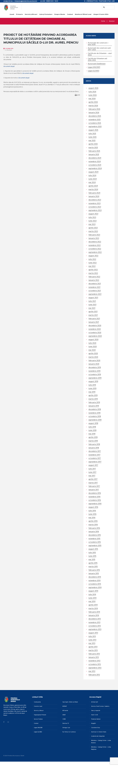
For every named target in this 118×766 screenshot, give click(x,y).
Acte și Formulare (45, 14)
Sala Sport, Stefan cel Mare (70, 702)
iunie (92, 95)
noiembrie (94, 120)
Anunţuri (112, 21)
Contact (70, 14)
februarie (94, 109)
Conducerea (37, 702)
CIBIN (64, 719)
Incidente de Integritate (98, 736)
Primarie (19, 14)
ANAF (64, 715)
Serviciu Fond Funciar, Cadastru (100, 706)
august (93, 88)
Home (103, 21)
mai (92, 99)
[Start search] (103, 7)
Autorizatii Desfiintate (96, 64)
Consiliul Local (38, 706)
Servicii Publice (38, 719)
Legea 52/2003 (93, 71)
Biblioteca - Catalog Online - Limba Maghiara (101, 748)
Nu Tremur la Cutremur (69, 732)
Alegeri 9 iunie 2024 (100, 14)
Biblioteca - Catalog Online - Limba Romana (101, 741)
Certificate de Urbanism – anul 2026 (100, 54)
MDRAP (64, 706)
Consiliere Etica (95, 728)
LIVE (113, 1)
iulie (92, 92)
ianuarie (93, 113)
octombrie (94, 123)
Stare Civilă (94, 715)
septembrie (95, 127)
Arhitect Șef (94, 702)
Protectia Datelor (95, 719)
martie (93, 106)
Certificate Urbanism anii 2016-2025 (97, 59)
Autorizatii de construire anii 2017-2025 (99, 49)
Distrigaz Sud (66, 728)
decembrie (94, 116)
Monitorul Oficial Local (83, 14)
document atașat (9, 66)
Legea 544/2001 (94, 67)
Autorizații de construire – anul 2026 (98, 44)
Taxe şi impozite (95, 711)
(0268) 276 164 (8, 1)
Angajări (93, 723)
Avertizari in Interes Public (98, 732)
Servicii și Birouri (31, 14)
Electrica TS (65, 723)
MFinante (65, 711)
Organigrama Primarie (40, 715)
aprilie (93, 102)
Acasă (12, 14)
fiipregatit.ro (92, 1)
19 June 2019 (9, 48)
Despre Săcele (59, 14)
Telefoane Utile (105, 1)
